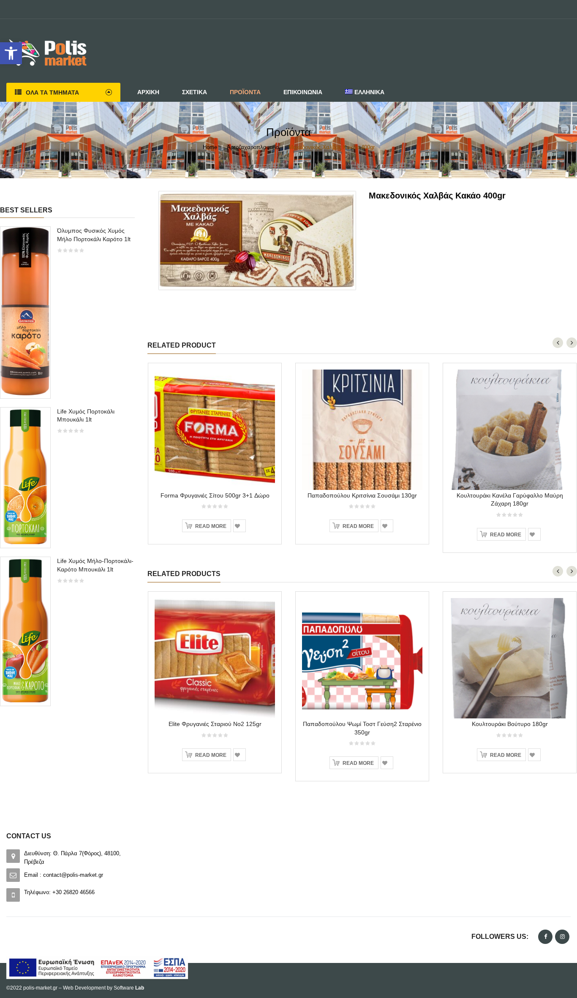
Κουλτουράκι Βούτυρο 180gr (510, 724)
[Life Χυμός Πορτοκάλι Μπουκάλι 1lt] (25, 477)
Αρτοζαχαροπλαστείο (253, 147)
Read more (210, 526)
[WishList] (239, 525)
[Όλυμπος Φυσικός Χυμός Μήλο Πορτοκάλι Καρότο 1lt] (25, 312)
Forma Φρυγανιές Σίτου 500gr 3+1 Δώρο (215, 495)
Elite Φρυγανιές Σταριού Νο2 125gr (215, 724)
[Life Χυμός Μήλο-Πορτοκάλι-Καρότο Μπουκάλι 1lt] (25, 630)
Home (210, 147)
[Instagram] (562, 937)
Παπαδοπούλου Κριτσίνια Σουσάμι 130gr (362, 495)
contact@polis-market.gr (73, 875)
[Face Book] (545, 937)
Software (129, 988)
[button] (11, 53)
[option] (67, 470)
